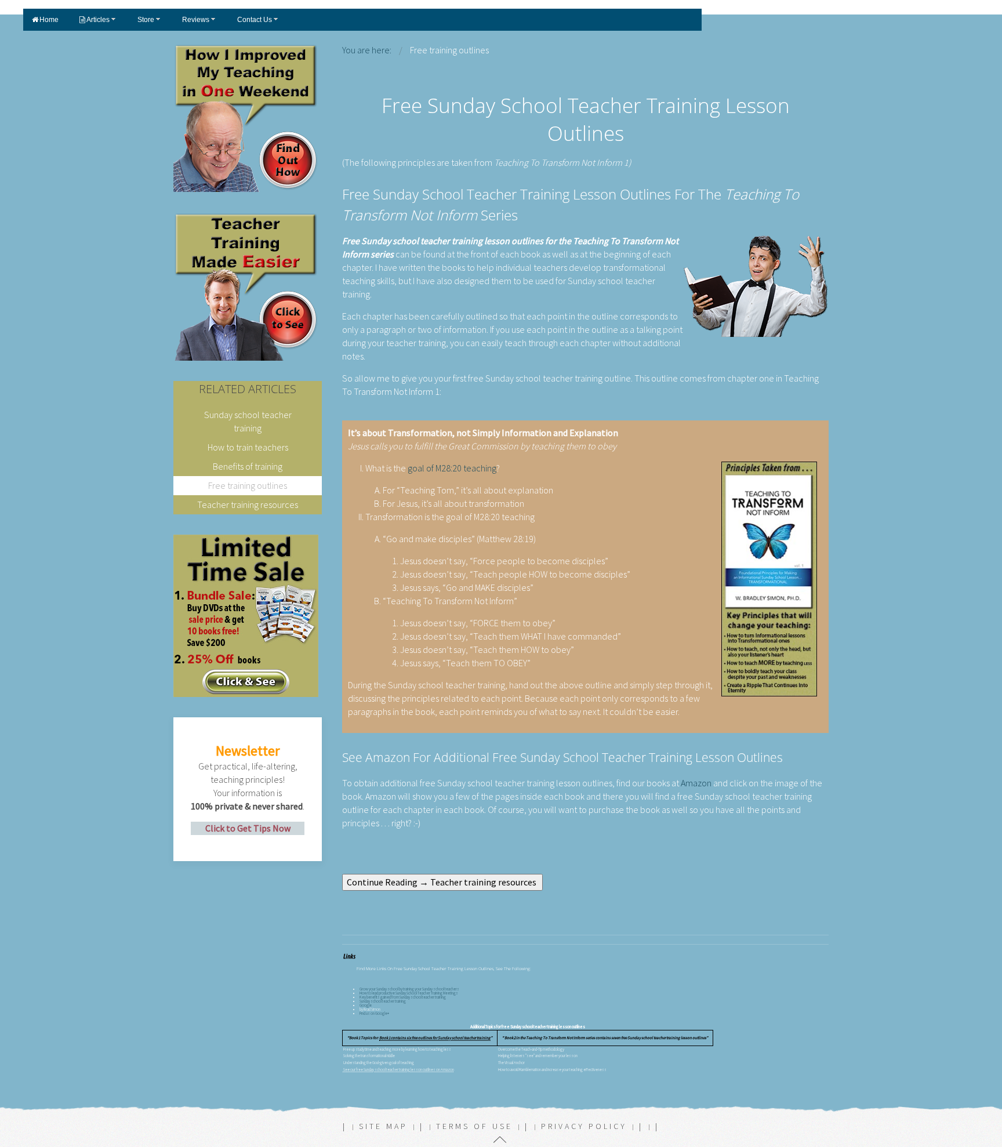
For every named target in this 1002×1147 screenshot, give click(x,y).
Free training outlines (247, 485)
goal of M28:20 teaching (452, 468)
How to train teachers (248, 447)
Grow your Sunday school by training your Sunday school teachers (409, 989)
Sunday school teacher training (383, 1001)
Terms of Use (474, 1126)
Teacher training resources (247, 504)
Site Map (383, 1126)
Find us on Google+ (374, 1013)
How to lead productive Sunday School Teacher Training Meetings (409, 993)
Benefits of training (247, 466)
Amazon (696, 783)
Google (366, 1005)
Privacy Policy (584, 1126)
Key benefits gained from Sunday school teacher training (403, 997)
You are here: (366, 50)
